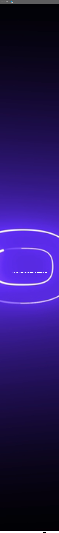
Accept (44, 531)
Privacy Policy (48, 531)
